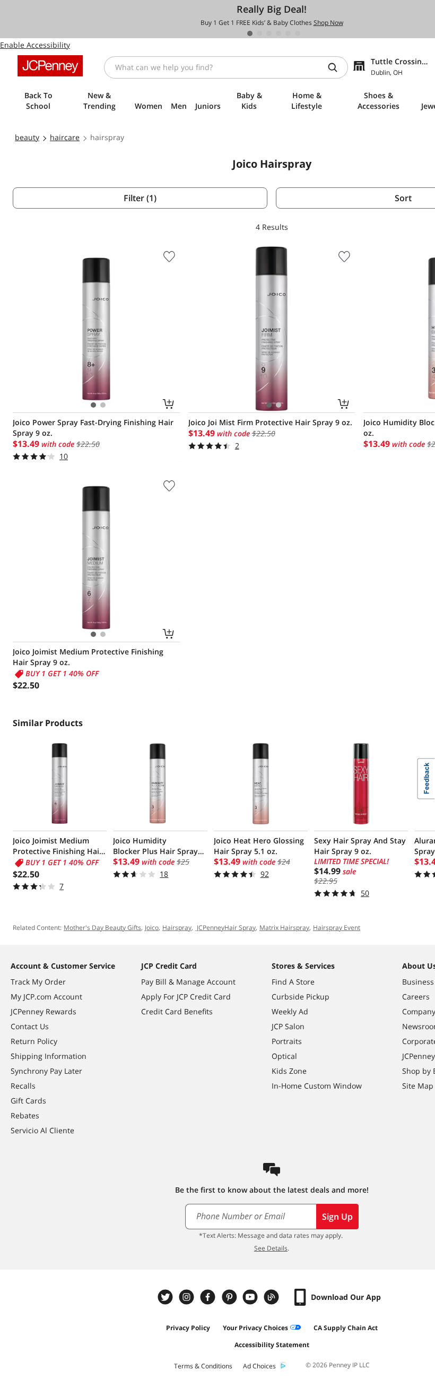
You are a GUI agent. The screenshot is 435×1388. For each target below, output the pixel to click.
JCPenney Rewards (43, 1011)
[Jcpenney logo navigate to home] (50, 65)
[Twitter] (166, 1297)
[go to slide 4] (278, 33)
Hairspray (177, 927)
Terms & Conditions (203, 1365)
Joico (152, 927)
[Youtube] (251, 1297)
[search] (336, 67)
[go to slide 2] (259, 33)
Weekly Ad (290, 1011)
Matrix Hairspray (284, 927)
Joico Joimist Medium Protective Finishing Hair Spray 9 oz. (88, 656)
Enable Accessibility (35, 45)
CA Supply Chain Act (346, 1327)
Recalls (23, 1086)
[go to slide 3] (269, 33)
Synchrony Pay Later (46, 1071)
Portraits (287, 1041)
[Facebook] (209, 1297)
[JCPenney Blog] (272, 1297)
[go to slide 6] (297, 33)
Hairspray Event (336, 927)
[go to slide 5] (288, 33)
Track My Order (38, 982)
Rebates (25, 1115)
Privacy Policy (188, 1327)
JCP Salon (288, 1026)
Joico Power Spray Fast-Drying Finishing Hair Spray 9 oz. (93, 427)
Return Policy (34, 1041)
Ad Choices (259, 1365)
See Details (271, 1248)
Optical (284, 1056)
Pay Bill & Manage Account (188, 982)
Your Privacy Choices (255, 1327)
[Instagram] (187, 1297)
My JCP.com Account (46, 997)
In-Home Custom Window (317, 1086)
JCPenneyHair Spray (225, 927)
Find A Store (293, 982)
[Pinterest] (230, 1297)
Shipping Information (48, 1056)
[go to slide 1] (250, 33)
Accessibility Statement (271, 1344)
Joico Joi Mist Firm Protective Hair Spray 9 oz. (270, 422)
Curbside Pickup (300, 997)
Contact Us (30, 1026)
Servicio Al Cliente (42, 1130)
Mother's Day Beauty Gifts (102, 927)
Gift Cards (28, 1101)
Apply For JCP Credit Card (186, 997)
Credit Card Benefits (177, 1011)
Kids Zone (289, 1071)
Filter (140, 198)
